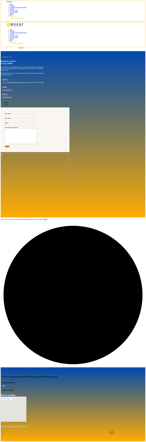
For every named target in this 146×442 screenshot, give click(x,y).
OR (3, 385)
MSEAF (13, 426)
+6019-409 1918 (6, 97)
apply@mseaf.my (7, 90)
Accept (45, 219)
